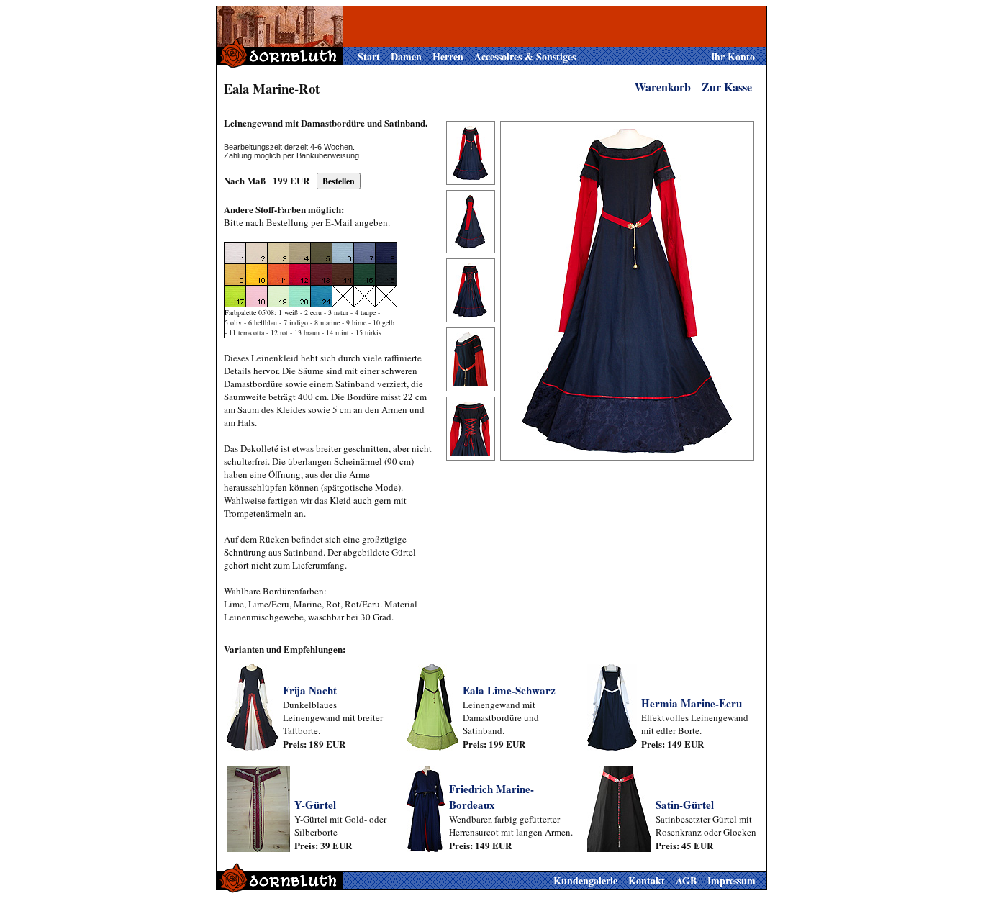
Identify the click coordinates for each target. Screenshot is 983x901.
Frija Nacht (310, 690)
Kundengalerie (585, 880)
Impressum (731, 880)
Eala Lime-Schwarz (509, 690)
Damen (406, 56)
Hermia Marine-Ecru (691, 703)
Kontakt (646, 880)
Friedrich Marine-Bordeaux (491, 796)
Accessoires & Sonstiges (525, 56)
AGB (686, 880)
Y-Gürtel (315, 804)
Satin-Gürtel (685, 804)
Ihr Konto (733, 56)
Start (369, 56)
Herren (447, 56)
